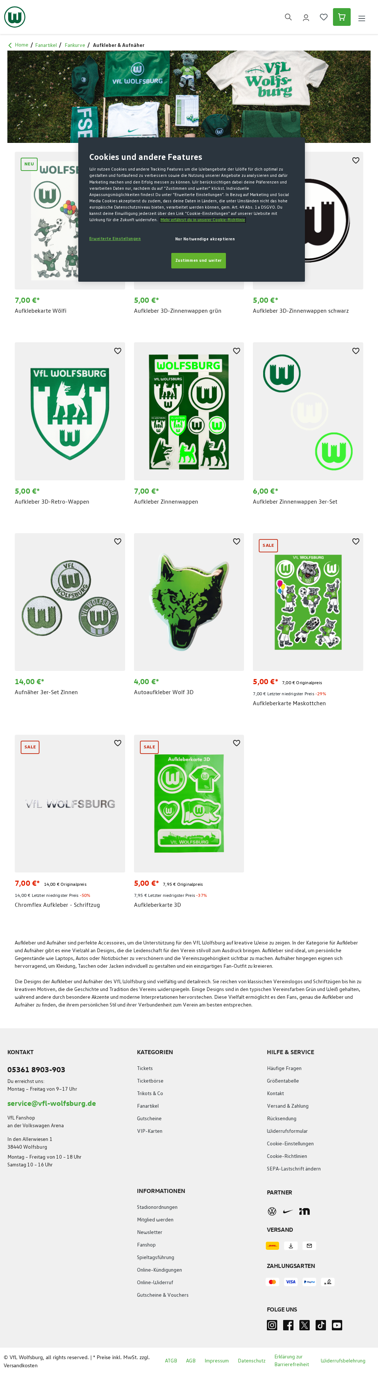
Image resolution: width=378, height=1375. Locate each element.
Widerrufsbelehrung (343, 1361)
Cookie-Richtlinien (287, 1156)
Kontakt (275, 1093)
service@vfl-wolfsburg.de (51, 1102)
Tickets (145, 1068)
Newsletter (149, 1232)
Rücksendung (281, 1118)
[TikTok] (321, 1327)
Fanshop (146, 1245)
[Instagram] (272, 1327)
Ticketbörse (150, 1081)
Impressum (217, 1361)
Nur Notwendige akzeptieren (205, 239)
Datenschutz (251, 1361)
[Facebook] (288, 1327)
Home (21, 45)
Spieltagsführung (155, 1257)
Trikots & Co (150, 1093)
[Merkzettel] (324, 17)
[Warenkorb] (342, 17)
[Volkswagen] (272, 1211)
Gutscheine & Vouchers (163, 1295)
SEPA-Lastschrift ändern (294, 1169)
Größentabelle (283, 1081)
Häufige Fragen (284, 1068)
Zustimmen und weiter (198, 260)
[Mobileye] (304, 1211)
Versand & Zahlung (288, 1106)
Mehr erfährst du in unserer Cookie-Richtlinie (203, 220)
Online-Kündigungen (159, 1270)
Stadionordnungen (157, 1207)
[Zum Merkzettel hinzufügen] (355, 159)
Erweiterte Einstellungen (115, 239)
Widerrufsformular (287, 1131)
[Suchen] (288, 17)
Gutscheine (149, 1118)
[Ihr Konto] (306, 17)
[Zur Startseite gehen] (15, 17)
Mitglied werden (155, 1220)
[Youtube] (337, 1327)
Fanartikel (148, 1106)
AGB (191, 1361)
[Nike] (288, 1211)
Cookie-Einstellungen (290, 1143)
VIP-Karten (149, 1131)
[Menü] (362, 17)
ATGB (171, 1361)
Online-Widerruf (155, 1282)
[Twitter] (304, 1327)
